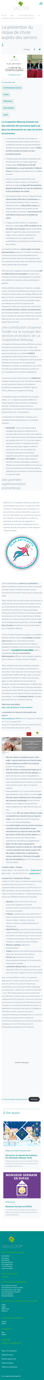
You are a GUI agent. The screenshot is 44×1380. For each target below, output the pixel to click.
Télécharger (34, 1099)
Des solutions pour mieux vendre (11, 1290)
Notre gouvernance (7, 1262)
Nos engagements (7, 1264)
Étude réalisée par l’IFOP (11, 718)
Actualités (6, 1329)
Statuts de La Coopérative (9, 1351)
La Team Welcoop (7, 1266)
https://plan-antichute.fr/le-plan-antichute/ (17, 707)
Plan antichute (8, 108)
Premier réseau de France (9, 1285)
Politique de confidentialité (9, 1367)
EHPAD (4, 1305)
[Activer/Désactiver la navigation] (41, 4)
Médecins (4, 1311)
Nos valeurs (5, 1258)
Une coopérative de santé (13, 1252)
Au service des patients (12, 1318)
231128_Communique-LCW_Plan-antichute (14, 1099)
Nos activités (5, 1260)
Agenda (4, 1334)
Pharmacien (7, 101)
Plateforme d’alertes (8, 1363)
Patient (6, 95)
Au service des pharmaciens (14, 1282)
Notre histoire (6, 1256)
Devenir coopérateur (8, 1294)
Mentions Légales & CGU (9, 1359)
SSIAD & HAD (5, 1309)
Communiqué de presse (12, 88)
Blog (3, 1332)
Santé (5, 115)
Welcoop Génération (8, 1296)
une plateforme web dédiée (22, 650)
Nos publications (9, 1274)
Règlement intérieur (7, 1355)
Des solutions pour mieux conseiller (12, 1287)
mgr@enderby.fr (35, 873)
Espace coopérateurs (11, 1343)
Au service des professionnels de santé (20, 1301)
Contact (5, 1277)
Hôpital (4, 1307)
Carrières (6, 1340)
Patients (4, 1321)
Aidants (4, 1323)
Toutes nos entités (7, 1268)
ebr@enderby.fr (36, 870)
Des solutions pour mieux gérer (11, 1292)
